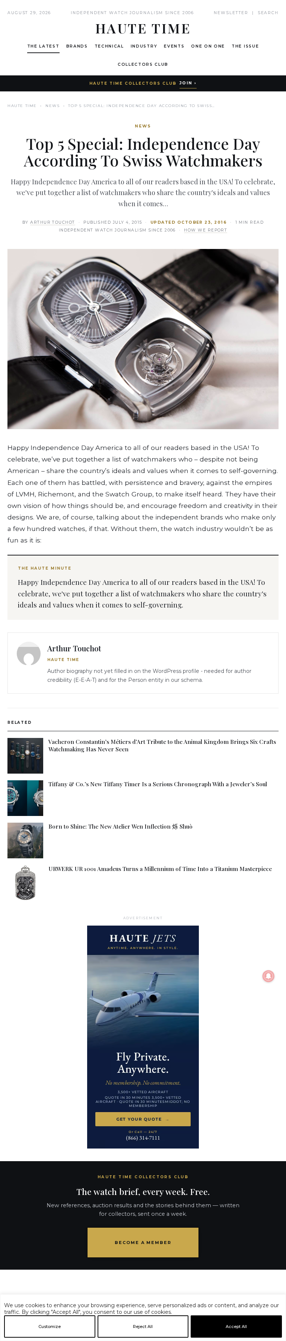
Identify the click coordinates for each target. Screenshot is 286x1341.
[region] (143, 1338)
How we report (205, 230)
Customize (49, 1326)
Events (174, 46)
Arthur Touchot (52, 222)
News (52, 105)
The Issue (245, 46)
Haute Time (22, 105)
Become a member (143, 1242)
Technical (109, 46)
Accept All (236, 1326)
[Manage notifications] (268, 976)
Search (268, 12)
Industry (144, 46)
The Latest (43, 46)
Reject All (143, 1326)
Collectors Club (143, 64)
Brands (77, 46)
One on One (208, 46)
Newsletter (231, 12)
